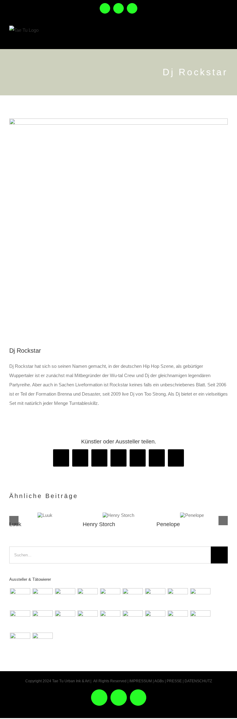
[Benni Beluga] (20, 598)
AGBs (159, 681)
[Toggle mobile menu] (224, 36)
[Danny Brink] (42, 598)
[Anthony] (155, 598)
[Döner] (200, 620)
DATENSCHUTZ (198, 681)
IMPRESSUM (140, 681)
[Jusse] (132, 598)
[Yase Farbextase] (42, 620)
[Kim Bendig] (177, 598)
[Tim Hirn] (87, 620)
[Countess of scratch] (65, 598)
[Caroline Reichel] (177, 620)
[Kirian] (20, 620)
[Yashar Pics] (20, 643)
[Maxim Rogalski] (155, 620)
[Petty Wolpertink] (65, 620)
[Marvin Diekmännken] (87, 598)
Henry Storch (99, 524)
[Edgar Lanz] (110, 598)
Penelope (168, 524)
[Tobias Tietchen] (132, 620)
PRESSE (174, 681)
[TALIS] (110, 620)
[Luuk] (45, 515)
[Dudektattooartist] (200, 598)
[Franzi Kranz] (42, 643)
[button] (14, 520)
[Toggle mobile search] (210, 36)
